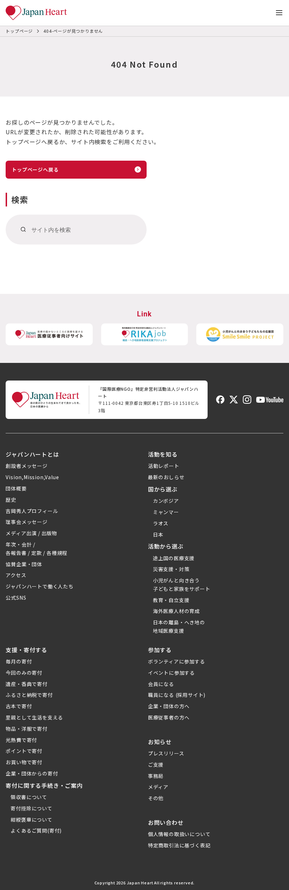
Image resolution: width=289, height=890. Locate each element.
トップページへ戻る (35, 169)
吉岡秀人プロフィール (32, 510)
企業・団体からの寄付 (32, 773)
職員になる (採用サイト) (176, 694)
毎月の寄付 (19, 661)
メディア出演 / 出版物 (31, 533)
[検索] (23, 229)
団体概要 (16, 488)
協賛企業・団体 (24, 564)
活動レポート (163, 465)
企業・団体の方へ (169, 706)
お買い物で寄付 (24, 762)
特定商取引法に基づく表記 (179, 845)
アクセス (16, 575)
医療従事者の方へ (169, 717)
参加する (160, 649)
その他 (156, 798)
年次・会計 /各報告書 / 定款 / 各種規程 (36, 548)
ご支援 (156, 764)
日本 (158, 534)
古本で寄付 (19, 706)
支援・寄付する (26, 649)
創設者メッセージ (26, 465)
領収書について (29, 797)
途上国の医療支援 (174, 558)
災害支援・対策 (171, 569)
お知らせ (160, 741)
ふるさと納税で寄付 (29, 694)
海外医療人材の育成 (176, 610)
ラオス (160, 523)
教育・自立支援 (171, 600)
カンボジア (166, 500)
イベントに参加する (171, 672)
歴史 (11, 499)
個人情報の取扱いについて (179, 834)
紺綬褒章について (31, 819)
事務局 (156, 775)
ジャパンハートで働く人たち (39, 586)
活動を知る (163, 454)
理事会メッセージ (26, 521)
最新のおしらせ (166, 477)
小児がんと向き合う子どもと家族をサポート (181, 584)
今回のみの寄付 (24, 672)
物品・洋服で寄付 (26, 728)
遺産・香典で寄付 (26, 683)
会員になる (161, 683)
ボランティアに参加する (176, 661)
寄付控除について (31, 808)
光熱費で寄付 (21, 739)
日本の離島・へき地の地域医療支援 (179, 626)
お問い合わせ (166, 822)
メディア (158, 786)
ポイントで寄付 (24, 750)
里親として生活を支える (34, 717)
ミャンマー (166, 511)
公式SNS (16, 597)
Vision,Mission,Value (32, 477)
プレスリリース (166, 753)
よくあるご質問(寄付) (36, 830)
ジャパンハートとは (32, 454)
